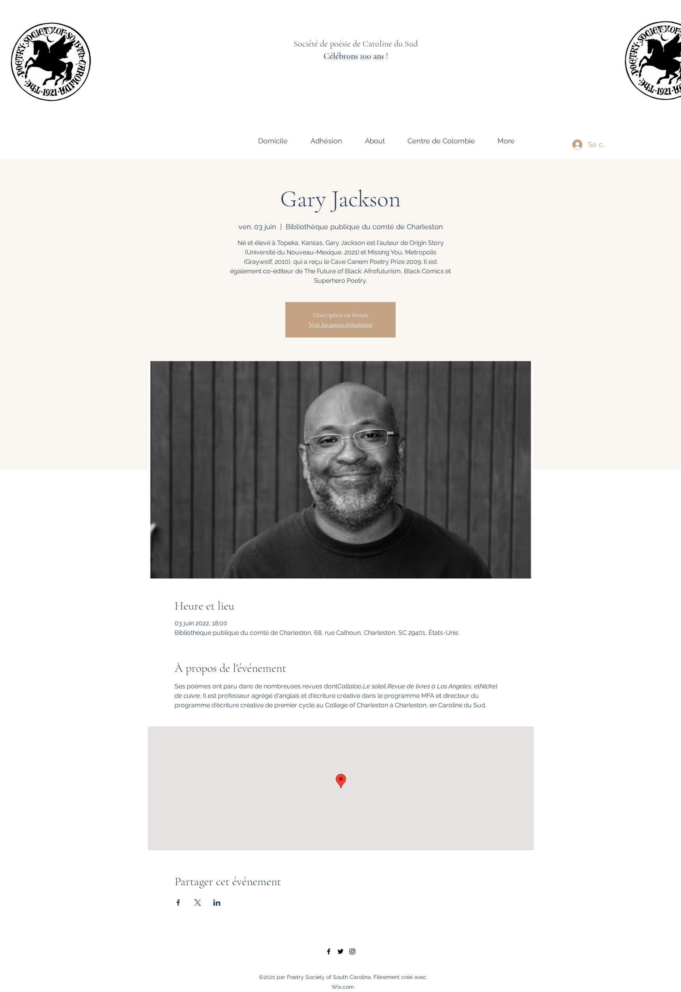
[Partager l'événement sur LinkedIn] (217, 902)
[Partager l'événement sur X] (197, 902)
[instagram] (352, 951)
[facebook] (329, 951)
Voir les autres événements (340, 324)
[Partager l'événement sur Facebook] (178, 902)
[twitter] (340, 951)
